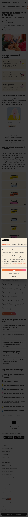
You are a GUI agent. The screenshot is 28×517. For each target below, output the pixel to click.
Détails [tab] (14, 244)
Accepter (14, 270)
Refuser (14, 276)
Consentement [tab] (6, 244)
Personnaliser (13, 273)
